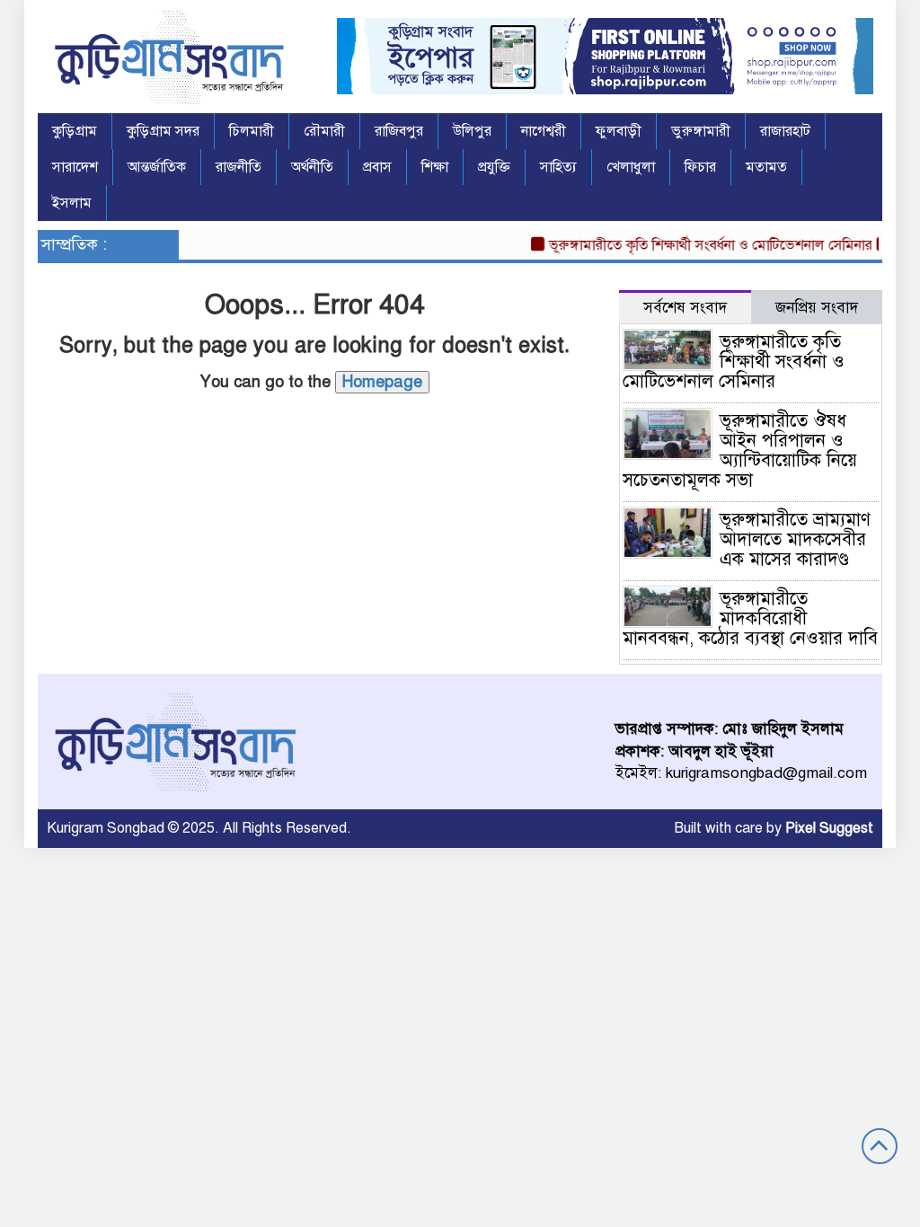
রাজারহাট (785, 131)
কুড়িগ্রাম (74, 131)
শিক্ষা (434, 167)
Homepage (382, 382)
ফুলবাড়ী (618, 131)
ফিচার (700, 167)
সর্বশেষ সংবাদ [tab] (685, 307)
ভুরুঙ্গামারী (700, 131)
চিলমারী (251, 131)
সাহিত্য (558, 167)
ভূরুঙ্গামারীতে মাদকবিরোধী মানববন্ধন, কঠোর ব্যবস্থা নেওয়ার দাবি (750, 618)
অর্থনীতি (312, 167)
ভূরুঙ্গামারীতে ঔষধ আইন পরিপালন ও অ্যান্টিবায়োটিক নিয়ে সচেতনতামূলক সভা (740, 450)
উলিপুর (472, 131)
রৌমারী (324, 131)
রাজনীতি (238, 167)
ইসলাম (72, 203)
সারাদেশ (75, 167)
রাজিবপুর (399, 131)
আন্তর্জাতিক (157, 167)
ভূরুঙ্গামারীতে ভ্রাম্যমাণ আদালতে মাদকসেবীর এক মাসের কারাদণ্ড (795, 539)
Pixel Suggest (829, 828)
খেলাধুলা (630, 167)
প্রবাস (377, 167)
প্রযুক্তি (494, 167)
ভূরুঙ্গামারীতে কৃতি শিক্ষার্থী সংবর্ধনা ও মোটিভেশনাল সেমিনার (700, 245)
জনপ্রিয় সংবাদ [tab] (816, 307)
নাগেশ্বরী (543, 131)
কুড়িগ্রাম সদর (163, 131)
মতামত (766, 167)
